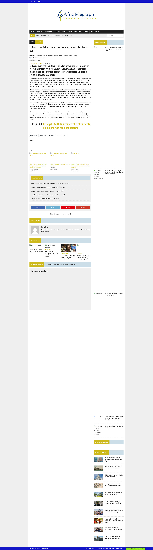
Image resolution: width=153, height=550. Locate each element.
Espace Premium (95, 32)
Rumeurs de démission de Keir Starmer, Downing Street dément (113, 502)
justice (56, 55)
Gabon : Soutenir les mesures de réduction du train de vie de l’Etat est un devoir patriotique (114, 172)
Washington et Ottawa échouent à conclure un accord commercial (113, 467)
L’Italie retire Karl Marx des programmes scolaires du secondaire (114, 528)
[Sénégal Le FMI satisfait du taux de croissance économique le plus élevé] (84, 251)
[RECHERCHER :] (115, 35)
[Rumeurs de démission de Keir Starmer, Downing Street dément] (98, 505)
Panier (39, 1)
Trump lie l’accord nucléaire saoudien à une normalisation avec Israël (48, 195)
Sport (70, 32)
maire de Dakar (63, 55)
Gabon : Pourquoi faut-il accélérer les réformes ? (114, 427)
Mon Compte (33, 1)
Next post (66, 214)
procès (71, 55)
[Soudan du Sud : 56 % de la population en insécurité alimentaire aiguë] (98, 522)
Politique (39, 32)
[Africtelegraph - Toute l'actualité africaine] (76, 16)
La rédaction (88, 548)
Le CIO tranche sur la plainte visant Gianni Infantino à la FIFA (113, 493)
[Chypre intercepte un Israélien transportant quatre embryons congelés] (98, 540)
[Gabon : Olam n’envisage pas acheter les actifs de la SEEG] (98, 411)
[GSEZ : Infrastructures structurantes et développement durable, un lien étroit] (98, 165)
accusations (39, 55)
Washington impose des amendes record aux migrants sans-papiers (113, 484)
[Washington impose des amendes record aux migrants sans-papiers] (98, 487)
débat (45, 55)
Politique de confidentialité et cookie (106, 548)
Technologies (78, 32)
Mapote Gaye (38, 63)
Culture (86, 32)
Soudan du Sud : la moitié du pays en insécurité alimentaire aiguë (114, 511)
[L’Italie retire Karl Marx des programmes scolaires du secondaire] (98, 531)
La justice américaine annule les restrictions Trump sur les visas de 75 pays (113, 459)
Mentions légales (120, 548)
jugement (50, 55)
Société (64, 32)
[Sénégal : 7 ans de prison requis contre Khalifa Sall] (60, 158)
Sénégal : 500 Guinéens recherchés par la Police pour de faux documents (66, 126)
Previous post (55, 214)
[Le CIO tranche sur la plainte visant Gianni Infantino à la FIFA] (98, 496)
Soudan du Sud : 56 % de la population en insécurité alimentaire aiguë (114, 520)
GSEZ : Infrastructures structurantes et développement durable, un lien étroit (114, 49)
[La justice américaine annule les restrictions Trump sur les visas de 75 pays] (98, 461)
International (48, 32)
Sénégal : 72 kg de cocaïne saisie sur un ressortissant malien (36, 251)
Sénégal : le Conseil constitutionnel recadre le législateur (45, 198)
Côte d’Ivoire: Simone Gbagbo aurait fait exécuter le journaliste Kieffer (68, 257)
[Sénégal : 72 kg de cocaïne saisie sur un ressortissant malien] (35, 245)
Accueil (33, 32)
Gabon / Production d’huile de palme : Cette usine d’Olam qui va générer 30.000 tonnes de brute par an (114, 418)
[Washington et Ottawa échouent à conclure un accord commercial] (98, 470)
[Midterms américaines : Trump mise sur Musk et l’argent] (98, 478)
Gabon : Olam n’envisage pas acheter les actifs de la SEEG (114, 294)
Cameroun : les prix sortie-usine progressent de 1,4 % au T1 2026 (47, 191)
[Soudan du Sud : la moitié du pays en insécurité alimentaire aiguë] (98, 513)
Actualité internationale (101, 453)
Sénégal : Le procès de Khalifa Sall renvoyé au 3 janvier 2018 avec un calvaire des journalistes (38, 166)
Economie (57, 32)
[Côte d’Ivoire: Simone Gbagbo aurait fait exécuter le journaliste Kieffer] (68, 251)
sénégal (76, 55)
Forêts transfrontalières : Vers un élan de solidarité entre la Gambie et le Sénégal (51, 254)
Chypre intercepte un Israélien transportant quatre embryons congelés (112, 538)
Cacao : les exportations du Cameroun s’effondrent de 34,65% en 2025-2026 (50, 184)
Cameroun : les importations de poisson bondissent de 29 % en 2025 (48, 187)
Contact (94, 548)
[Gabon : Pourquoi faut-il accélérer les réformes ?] (98, 434)
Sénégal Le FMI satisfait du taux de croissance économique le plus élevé (83, 257)
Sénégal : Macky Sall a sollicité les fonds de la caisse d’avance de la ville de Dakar (80, 166)
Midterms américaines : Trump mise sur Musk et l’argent (114, 476)
